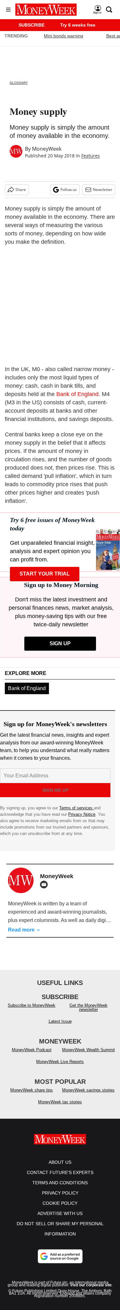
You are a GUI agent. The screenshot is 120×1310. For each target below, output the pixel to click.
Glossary (19, 82)
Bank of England (77, 394)
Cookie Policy (60, 1203)
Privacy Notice (81, 814)
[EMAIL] (45, 884)
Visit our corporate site (91, 1285)
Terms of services (76, 808)
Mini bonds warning (63, 35)
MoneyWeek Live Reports (60, 1061)
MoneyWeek (46, 148)
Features (90, 156)
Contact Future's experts (60, 1172)
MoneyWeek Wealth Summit (88, 1049)
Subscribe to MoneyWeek (31, 1005)
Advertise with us (60, 1213)
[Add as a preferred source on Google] (60, 1256)
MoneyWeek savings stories (88, 1090)
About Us (60, 1162)
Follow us (68, 189)
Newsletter (102, 189)
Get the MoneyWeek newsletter (88, 1007)
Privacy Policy (60, 1192)
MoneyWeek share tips (31, 1090)
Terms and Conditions (60, 1182)
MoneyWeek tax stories (60, 1102)
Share (20, 189)
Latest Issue (60, 1021)
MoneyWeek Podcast (32, 1049)
